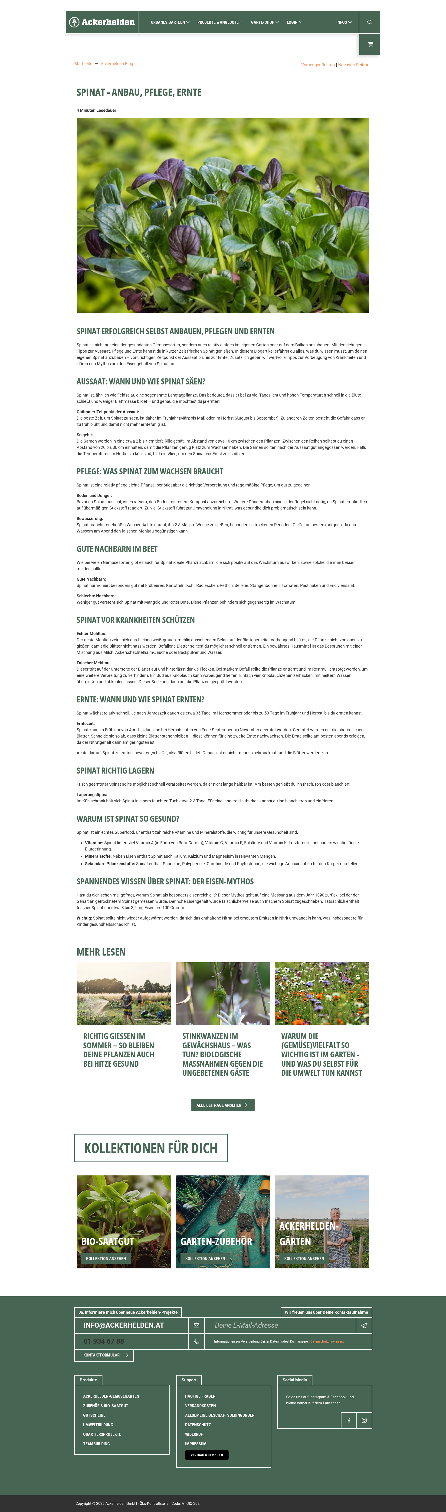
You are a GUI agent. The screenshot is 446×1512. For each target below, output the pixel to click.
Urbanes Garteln (168, 22)
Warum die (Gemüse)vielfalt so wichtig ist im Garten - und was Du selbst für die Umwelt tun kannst (321, 1054)
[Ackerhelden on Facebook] (349, 1420)
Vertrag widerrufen (207, 1455)
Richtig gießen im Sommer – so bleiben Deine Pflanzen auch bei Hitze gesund (118, 1049)
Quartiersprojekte (102, 1434)
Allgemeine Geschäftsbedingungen (220, 1415)
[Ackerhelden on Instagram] (364, 1420)
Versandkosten (200, 1405)
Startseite (83, 64)
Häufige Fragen (200, 1396)
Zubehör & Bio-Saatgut (105, 1405)
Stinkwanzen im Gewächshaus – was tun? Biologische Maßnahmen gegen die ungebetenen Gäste (222, 1054)
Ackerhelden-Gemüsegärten (111, 1396)
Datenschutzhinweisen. (327, 1341)
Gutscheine (94, 1415)
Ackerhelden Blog (117, 64)
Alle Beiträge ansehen (219, 1105)
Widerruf (194, 1434)
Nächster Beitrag (353, 65)
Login (292, 22)
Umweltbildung (98, 1424)
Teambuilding (96, 1443)
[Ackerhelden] (102, 22)
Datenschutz (198, 1424)
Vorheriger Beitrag (318, 65)
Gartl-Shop (262, 22)
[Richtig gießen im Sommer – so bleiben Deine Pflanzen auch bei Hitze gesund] (124, 993)
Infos (341, 22)
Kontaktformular (101, 1355)
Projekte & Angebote (218, 22)
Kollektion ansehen (106, 1258)
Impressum (196, 1443)
